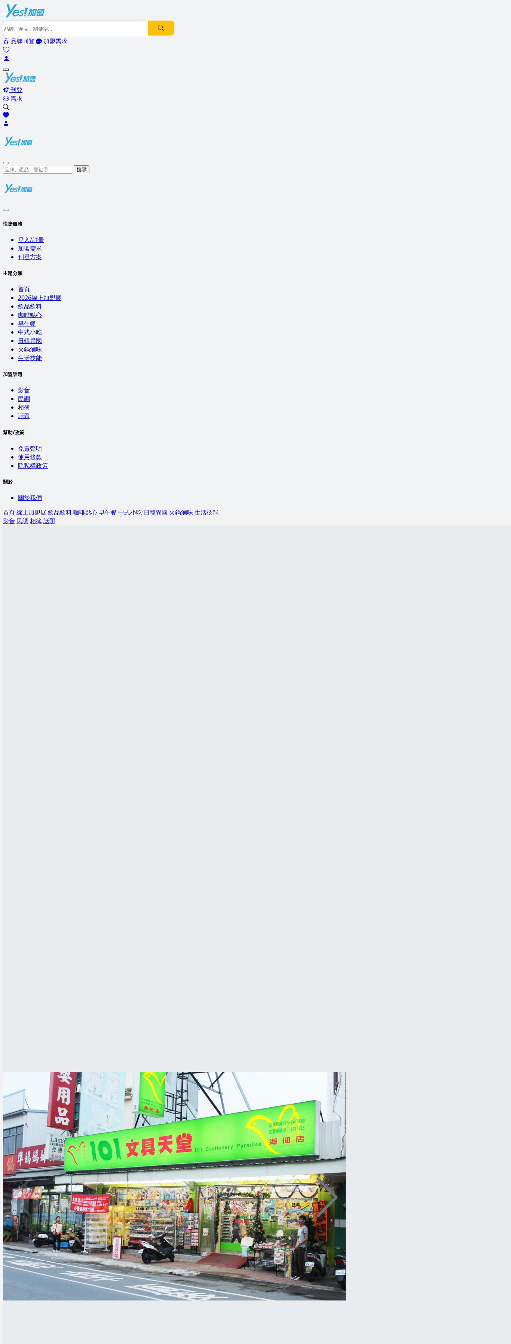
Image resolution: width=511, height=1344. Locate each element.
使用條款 (30, 457)
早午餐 (27, 323)
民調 (24, 399)
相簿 (24, 407)
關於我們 (30, 498)
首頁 (24, 289)
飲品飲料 (30, 306)
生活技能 (30, 358)
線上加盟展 (31, 512)
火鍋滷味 (30, 349)
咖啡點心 (30, 315)
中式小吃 (30, 332)
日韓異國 (30, 341)
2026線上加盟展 (39, 298)
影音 (24, 390)
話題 (24, 416)
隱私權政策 (33, 465)
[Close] (6, 163)
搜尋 (81, 169)
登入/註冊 (31, 240)
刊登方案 (30, 257)
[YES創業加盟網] (25, 16)
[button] (327, 1197)
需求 (15, 98)
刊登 (15, 90)
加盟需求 (30, 248)
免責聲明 (30, 448)
